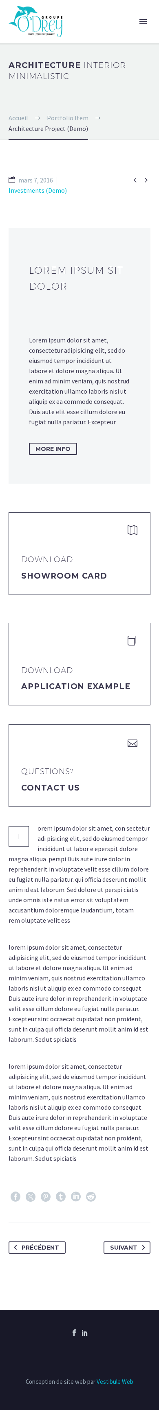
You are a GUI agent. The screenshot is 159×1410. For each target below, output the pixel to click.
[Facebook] (15, 1197)
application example (75, 686)
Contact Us (50, 788)
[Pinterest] (46, 1197)
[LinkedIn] (76, 1197)
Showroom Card (64, 576)
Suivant (123, 1247)
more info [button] (53, 449)
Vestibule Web (115, 1381)
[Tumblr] (61, 1197)
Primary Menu (143, 22)
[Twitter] (30, 1197)
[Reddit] (91, 1197)
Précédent (40, 1247)
